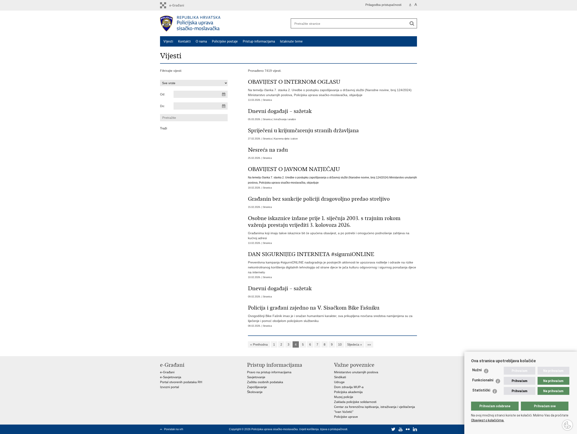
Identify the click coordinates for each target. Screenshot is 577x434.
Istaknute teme (291, 41)
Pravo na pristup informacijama (269, 372)
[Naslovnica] (224, 24)
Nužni (477, 370)
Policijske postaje (225, 41)
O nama (201, 41)
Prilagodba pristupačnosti (383, 5)
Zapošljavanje (257, 387)
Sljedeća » (354, 344)
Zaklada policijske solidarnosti (355, 402)
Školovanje (255, 392)
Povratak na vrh (173, 429)
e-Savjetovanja (170, 377)
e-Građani (167, 372)
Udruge (339, 382)
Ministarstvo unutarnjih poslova (356, 372)
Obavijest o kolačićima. (487, 420)
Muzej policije (343, 397)
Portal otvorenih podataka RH (181, 382)
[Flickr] (408, 429)
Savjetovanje (256, 377)
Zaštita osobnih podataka (265, 382)
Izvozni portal (169, 387)
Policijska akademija (348, 392)
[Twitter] (393, 429)
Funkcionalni (482, 380)
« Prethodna (259, 344)
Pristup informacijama (259, 41)
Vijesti (168, 41)
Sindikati (340, 377)
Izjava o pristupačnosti (333, 429)
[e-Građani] (179, 5)
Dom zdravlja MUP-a (349, 387)
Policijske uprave (346, 416)
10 (340, 344)
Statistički (481, 390)
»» (369, 344)
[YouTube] (400, 429)
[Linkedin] (415, 429)
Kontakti (184, 41)
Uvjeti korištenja (309, 429)
